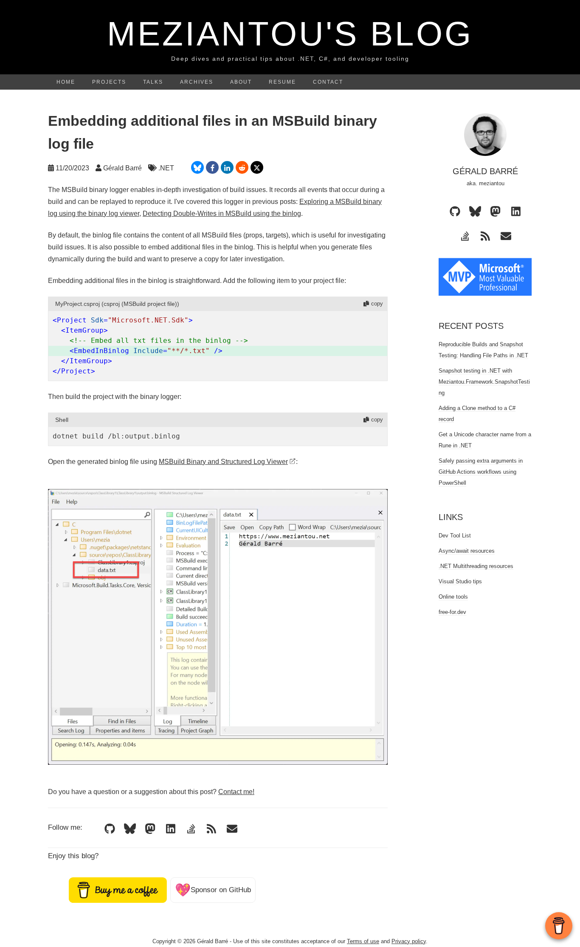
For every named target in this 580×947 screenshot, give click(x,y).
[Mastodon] (150, 828)
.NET (166, 168)
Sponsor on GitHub (213, 890)
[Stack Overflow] (191, 828)
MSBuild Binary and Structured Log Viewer (223, 461)
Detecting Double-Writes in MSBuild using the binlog (222, 213)
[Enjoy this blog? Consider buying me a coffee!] (117, 889)
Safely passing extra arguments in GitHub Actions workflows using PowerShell (481, 472)
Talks (153, 82)
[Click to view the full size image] (218, 627)
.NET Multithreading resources (476, 566)
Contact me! (236, 791)
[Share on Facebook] (212, 167)
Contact (328, 82)
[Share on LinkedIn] (227, 167)
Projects (109, 82)
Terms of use (363, 941)
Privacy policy (408, 941)
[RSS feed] (211, 828)
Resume (282, 82)
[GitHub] (109, 828)
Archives (196, 82)
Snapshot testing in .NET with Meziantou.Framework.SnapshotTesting (484, 381)
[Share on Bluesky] (197, 167)
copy (377, 303)
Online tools (453, 597)
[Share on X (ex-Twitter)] (257, 167)
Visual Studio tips (460, 581)
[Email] (232, 828)
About (241, 82)
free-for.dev (452, 612)
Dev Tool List (455, 535)
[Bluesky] (130, 828)
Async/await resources (467, 551)
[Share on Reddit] (242, 167)
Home (65, 82)
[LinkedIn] (170, 828)
